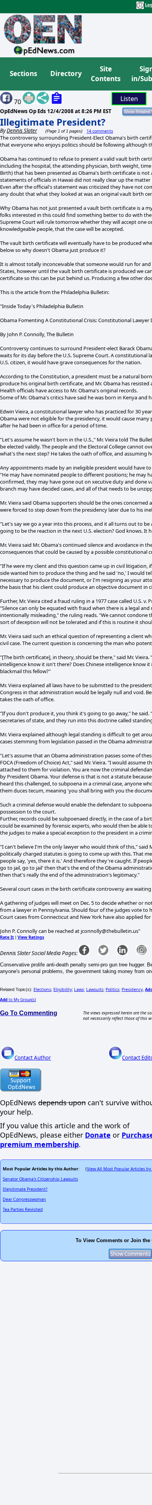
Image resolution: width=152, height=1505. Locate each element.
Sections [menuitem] (23, 73)
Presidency (132, 989)
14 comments (100, 131)
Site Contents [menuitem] (105, 73)
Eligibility (62, 989)
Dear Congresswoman (24, 1199)
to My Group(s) (18, 999)
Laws (79, 989)
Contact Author (32, 1057)
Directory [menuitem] (65, 73)
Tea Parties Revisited (23, 1209)
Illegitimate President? (52, 121)
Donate (98, 1135)
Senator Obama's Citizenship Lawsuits (40, 1179)
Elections (42, 989)
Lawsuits (94, 989)
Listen (129, 98)
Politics (112, 989)
